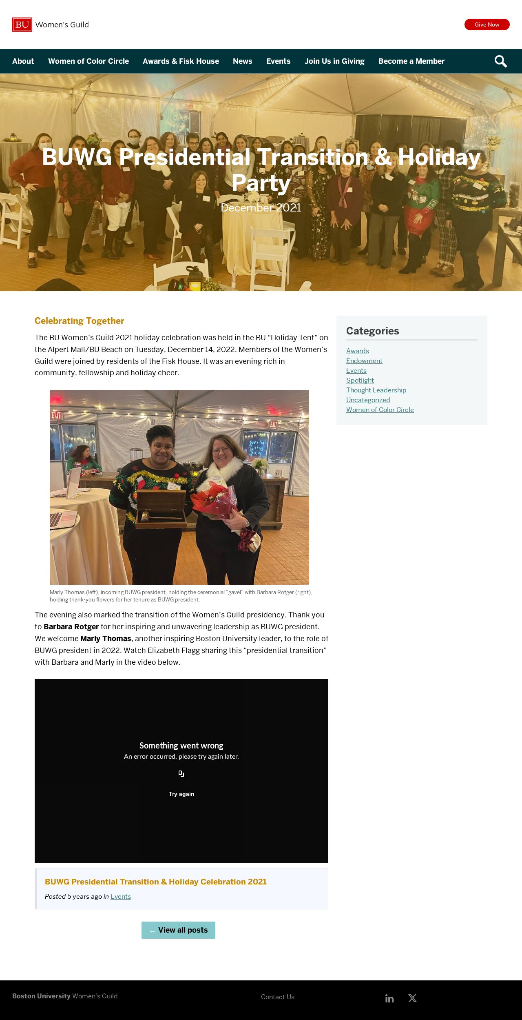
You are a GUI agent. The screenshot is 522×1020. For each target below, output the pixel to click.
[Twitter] (414, 998)
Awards (357, 351)
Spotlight (360, 380)
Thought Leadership (376, 390)
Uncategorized (368, 400)
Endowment (364, 360)
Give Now (487, 24)
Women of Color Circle (88, 61)
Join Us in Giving (335, 61)
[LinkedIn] (391, 998)
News (242, 61)
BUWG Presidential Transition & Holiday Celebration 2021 (156, 882)
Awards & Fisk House (181, 61)
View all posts (183, 930)
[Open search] (503, 61)
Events (278, 61)
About (23, 61)
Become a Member (411, 61)
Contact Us (277, 997)
